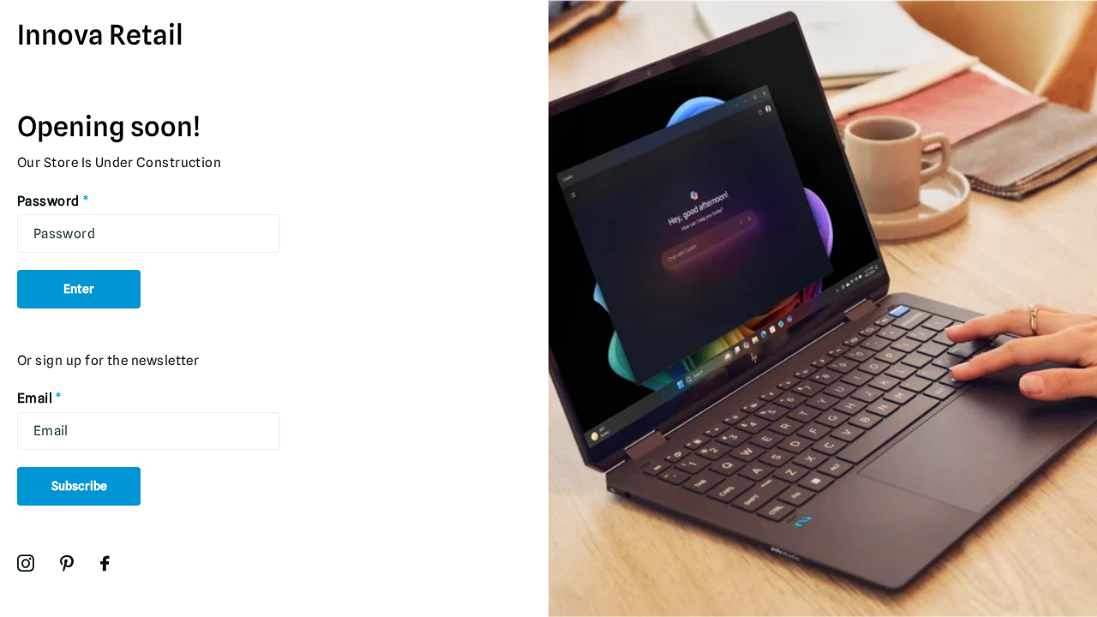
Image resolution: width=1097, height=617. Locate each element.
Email (40, 398)
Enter (78, 289)
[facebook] (105, 564)
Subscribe (79, 486)
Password (53, 201)
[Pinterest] (67, 563)
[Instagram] (25, 563)
